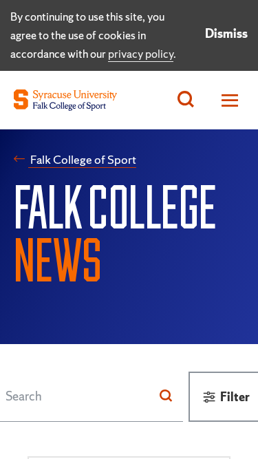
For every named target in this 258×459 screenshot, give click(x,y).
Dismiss (226, 33)
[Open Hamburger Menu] (226, 100)
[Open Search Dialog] (186, 100)
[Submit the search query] (166, 396)
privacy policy (140, 53)
